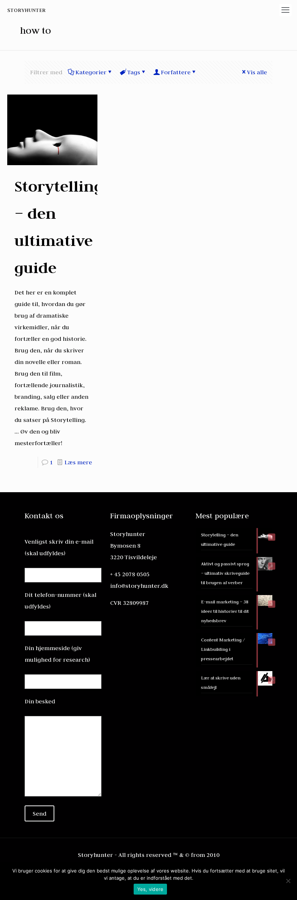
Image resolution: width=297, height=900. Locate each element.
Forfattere (176, 72)
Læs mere (78, 462)
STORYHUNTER (26, 10)
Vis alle (257, 72)
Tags (133, 72)
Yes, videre (150, 889)
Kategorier (90, 72)
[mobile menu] (285, 10)
